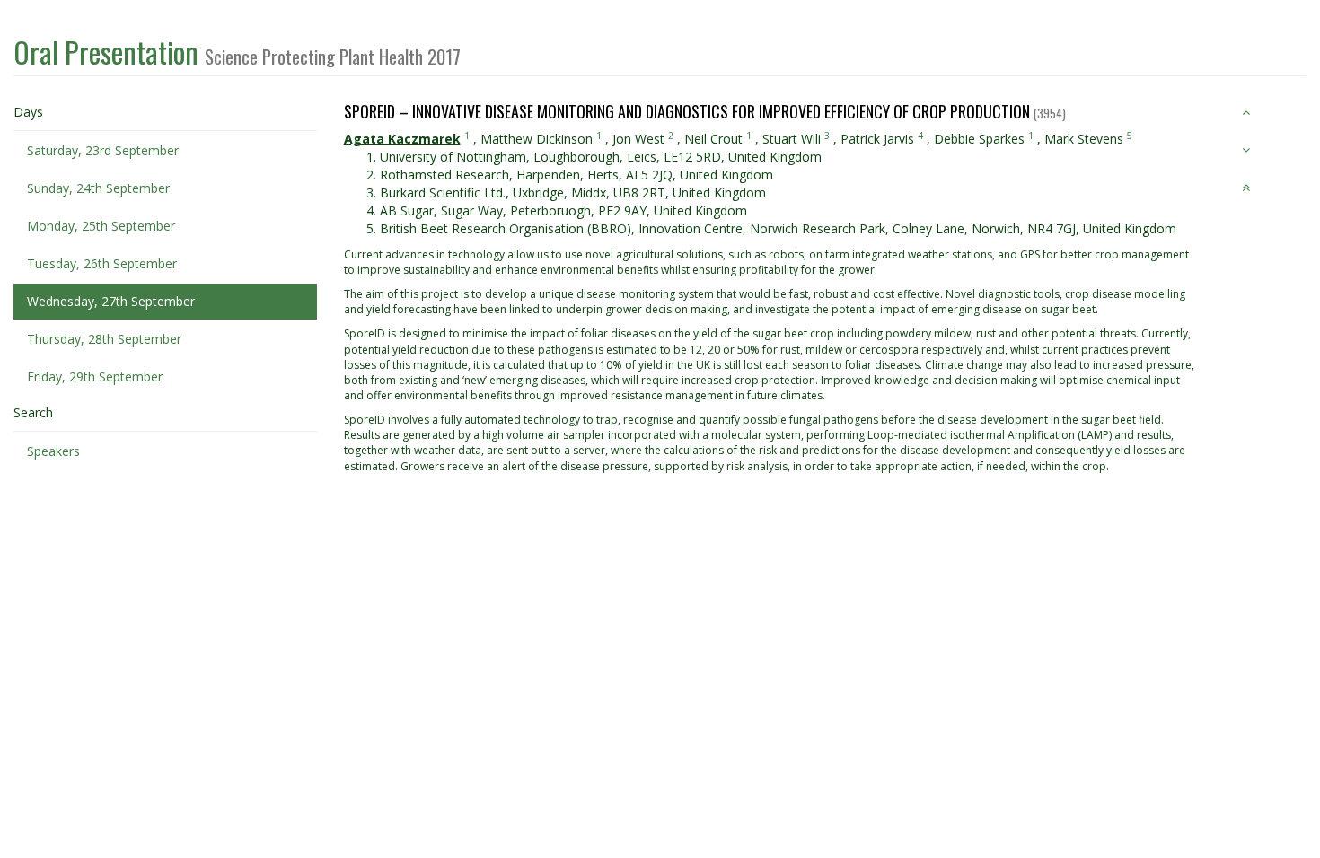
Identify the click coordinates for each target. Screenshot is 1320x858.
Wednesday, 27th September (111, 301)
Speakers (53, 451)
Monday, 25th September (101, 225)
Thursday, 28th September (104, 338)
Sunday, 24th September (98, 188)
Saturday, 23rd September (103, 150)
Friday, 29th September (95, 376)
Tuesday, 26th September (102, 263)
